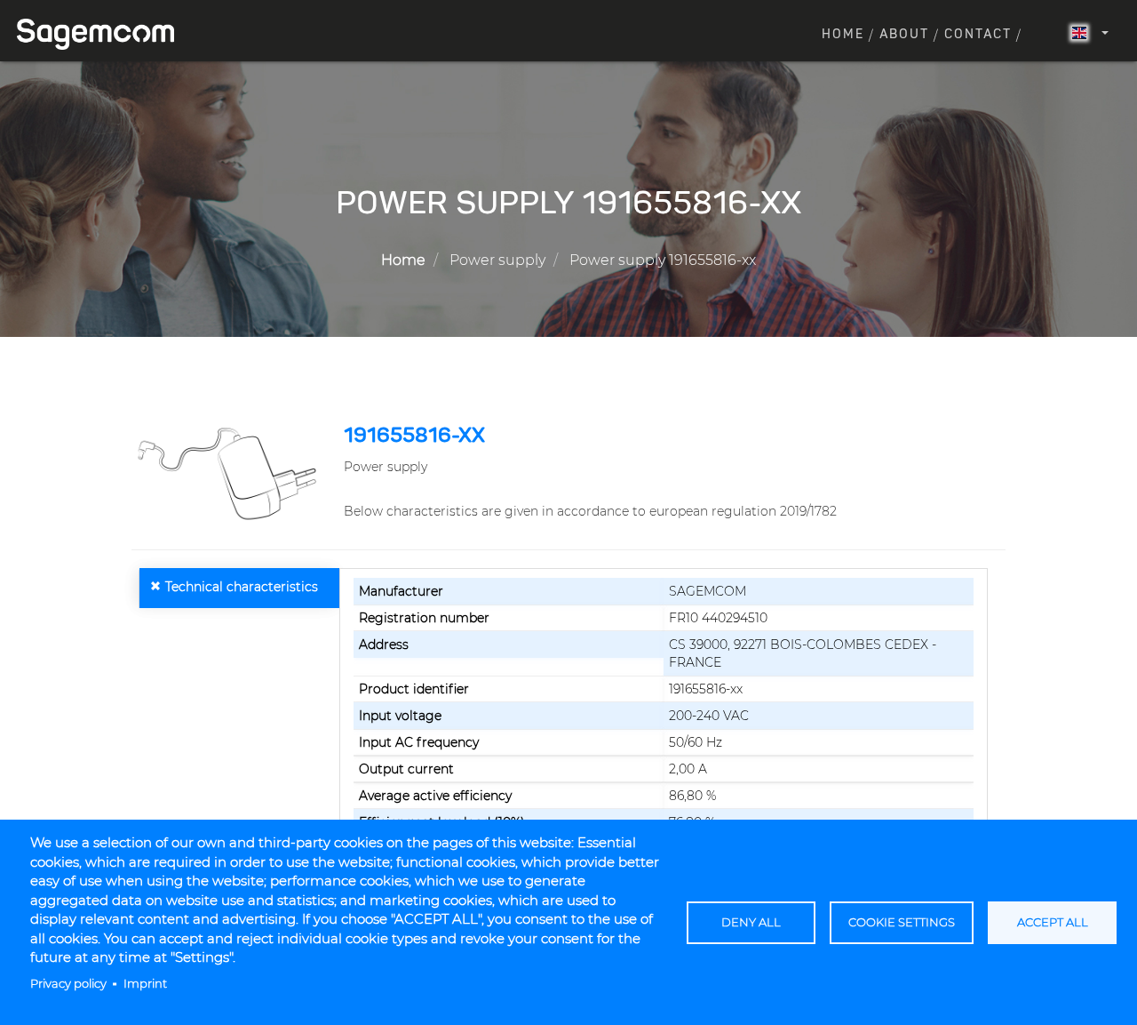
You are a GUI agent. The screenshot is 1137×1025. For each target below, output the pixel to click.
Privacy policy (68, 983)
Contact (978, 34)
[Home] (102, 34)
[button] (231, 473)
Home (843, 34)
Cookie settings (901, 922)
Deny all (751, 922)
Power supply (497, 260)
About (904, 34)
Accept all (1052, 922)
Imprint (145, 983)
